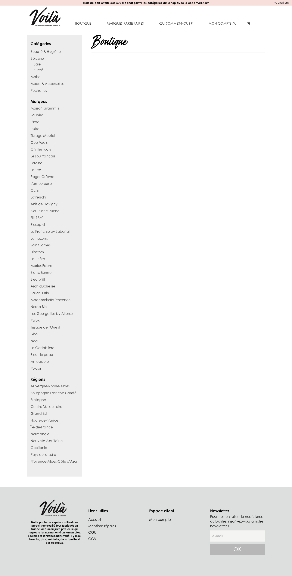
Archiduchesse (43, 286)
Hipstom (37, 252)
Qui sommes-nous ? (176, 23)
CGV (92, 539)
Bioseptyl (38, 224)
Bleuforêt (38, 279)
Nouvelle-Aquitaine (47, 441)
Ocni (35, 190)
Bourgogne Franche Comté (54, 393)
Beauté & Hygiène (46, 51)
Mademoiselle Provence (51, 300)
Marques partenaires (125, 23)
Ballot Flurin (40, 293)
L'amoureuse (41, 183)
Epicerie (37, 58)
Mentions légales (102, 526)
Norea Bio (39, 307)
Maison (37, 77)
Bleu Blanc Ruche (45, 211)
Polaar (36, 368)
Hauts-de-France (44, 420)
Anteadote (40, 361)
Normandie (40, 434)
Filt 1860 (37, 218)
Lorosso (36, 163)
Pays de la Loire (43, 454)
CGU (92, 532)
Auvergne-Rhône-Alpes (50, 386)
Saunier (37, 115)
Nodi (34, 341)
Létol (34, 334)
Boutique (83, 23)
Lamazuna (39, 238)
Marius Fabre (41, 266)
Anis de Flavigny (44, 204)
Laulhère (38, 259)
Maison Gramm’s (45, 108)
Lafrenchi (38, 197)
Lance (36, 170)
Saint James (40, 245)
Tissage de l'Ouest (45, 327)
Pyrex (35, 320)
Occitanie (39, 448)
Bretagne (38, 400)
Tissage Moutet (43, 135)
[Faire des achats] (249, 24)
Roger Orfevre (42, 177)
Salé (37, 64)
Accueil (94, 519)
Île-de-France (42, 427)
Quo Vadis (39, 142)
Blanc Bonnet (42, 272)
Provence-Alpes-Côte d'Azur (54, 461)
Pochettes (39, 90)
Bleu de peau (42, 354)
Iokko (35, 129)
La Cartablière (42, 348)
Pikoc (35, 122)
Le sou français (43, 156)
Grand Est (39, 413)
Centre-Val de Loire (46, 406)
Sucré (38, 70)
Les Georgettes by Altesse (52, 313)
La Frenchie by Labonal (50, 231)
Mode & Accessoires (47, 83)
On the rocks (41, 149)
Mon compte (220, 23)
